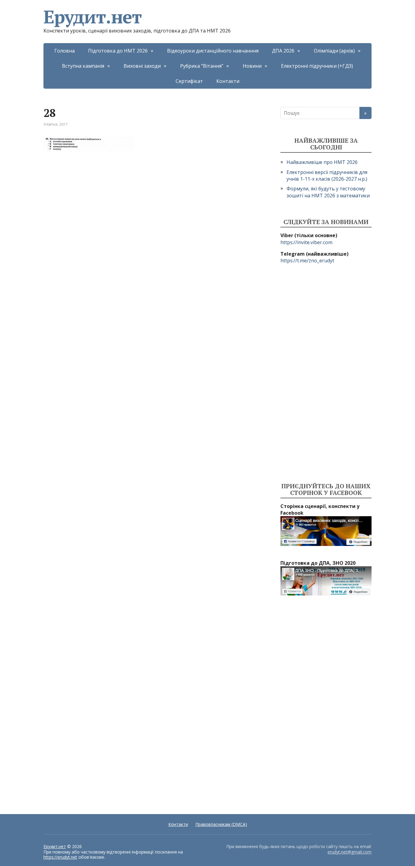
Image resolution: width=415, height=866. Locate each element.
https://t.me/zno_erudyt (307, 260)
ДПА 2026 (283, 50)
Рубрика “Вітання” (201, 66)
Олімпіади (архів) (334, 50)
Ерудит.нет (92, 16)
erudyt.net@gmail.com (350, 852)
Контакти (227, 81)
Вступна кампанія (83, 66)
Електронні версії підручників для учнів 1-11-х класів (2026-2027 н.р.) (326, 175)
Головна (64, 50)
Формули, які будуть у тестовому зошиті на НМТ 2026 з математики (328, 192)
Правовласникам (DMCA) (221, 824)
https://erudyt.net (60, 857)
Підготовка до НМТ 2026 (118, 50)
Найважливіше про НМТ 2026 (322, 162)
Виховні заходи (142, 66)
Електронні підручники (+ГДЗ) (317, 66)
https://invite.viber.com (306, 242)
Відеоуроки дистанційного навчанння (213, 50)
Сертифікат (189, 81)
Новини (252, 66)
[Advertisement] (326, 373)
